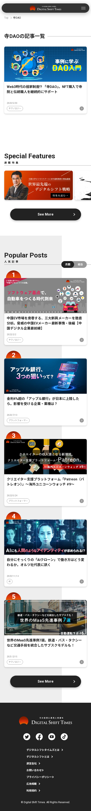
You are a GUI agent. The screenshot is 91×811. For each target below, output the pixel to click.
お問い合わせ (34, 770)
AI (10, 581)
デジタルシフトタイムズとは (42, 750)
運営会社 (31, 763)
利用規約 (31, 790)
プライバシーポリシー (39, 777)
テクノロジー (15, 108)
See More (46, 214)
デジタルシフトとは (37, 756)
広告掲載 (31, 784)
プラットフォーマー (18, 420)
